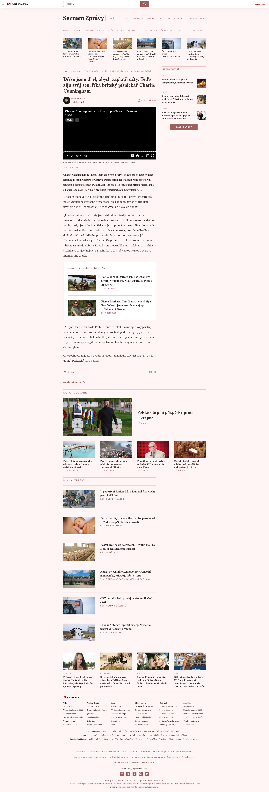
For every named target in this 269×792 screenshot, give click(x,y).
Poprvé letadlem (166, 710)
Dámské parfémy (127, 739)
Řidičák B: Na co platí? (192, 717)
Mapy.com (107, 731)
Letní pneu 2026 (190, 706)
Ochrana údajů (159, 751)
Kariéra (103, 751)
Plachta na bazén (107, 735)
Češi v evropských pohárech (167, 731)
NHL (113, 724)
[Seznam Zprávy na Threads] (141, 774)
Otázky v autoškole (191, 721)
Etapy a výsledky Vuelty (97, 710)
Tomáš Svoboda (115, 579)
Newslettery (188, 757)
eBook (143, 100)
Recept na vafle (141, 721)
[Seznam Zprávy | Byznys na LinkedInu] (147, 774)
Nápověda (114, 751)
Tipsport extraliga (118, 713)
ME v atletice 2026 (119, 717)
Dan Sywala (78, 98)
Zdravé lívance (141, 713)
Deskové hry (152, 739)
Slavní (85, 382)
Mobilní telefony (96, 739)
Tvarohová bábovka (143, 717)
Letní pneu (140, 739)
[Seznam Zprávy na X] (128, 774)
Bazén (95, 735)
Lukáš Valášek (115, 499)
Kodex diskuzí (173, 757)
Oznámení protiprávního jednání (90, 757)
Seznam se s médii (156, 757)
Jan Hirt (90, 713)
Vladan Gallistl (116, 606)
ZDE (95, 361)
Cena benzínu (148, 731)
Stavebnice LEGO (111, 739)
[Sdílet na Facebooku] (150, 372)
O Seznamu (93, 751)
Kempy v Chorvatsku (168, 706)
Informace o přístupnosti (180, 751)
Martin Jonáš (114, 526)
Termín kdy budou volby (73, 717)
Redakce (135, 751)
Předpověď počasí (120, 731)
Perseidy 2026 (135, 731)
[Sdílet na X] (155, 372)
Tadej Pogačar (93, 717)
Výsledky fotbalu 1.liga (120, 710)
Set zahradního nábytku (157, 735)
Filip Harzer (114, 632)
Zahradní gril (173, 735)
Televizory (163, 739)
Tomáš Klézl (113, 552)
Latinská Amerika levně (169, 721)
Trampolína (120, 735)
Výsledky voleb (69, 713)
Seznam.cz (260, 4)
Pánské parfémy (190, 739)
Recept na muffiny (143, 710)
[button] (72, 43)
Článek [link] (68, 115)
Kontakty (125, 751)
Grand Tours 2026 (94, 724)
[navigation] (3, 4)
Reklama (145, 751)
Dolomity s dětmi (166, 724)
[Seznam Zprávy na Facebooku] (122, 774)
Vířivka (184, 735)
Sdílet (154, 100)
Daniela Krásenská (138, 579)
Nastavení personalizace (142, 762)
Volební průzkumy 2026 (73, 710)
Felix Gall (91, 721)
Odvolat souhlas (121, 762)
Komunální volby (70, 724)
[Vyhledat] (144, 4)
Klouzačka (141, 735)
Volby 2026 (67, 706)
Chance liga (116, 706)
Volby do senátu (69, 721)
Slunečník (131, 735)
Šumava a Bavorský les (168, 713)
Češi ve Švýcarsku (166, 717)
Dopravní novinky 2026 (193, 713)
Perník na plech (141, 724)
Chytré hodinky (175, 739)
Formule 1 (115, 721)
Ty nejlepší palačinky (144, 706)
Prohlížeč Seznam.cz (117, 757)
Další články (184, 127)
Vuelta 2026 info (94, 706)
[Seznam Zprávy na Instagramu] (134, 774)
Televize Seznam (137, 757)
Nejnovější (170, 69)
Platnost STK (188, 724)
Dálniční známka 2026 (192, 710)
